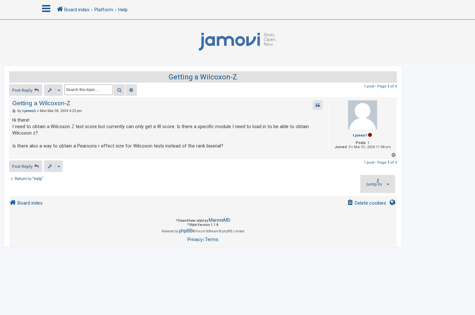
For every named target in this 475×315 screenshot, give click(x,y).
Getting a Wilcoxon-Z (203, 77)
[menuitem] (366, 203)
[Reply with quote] (317, 105)
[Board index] (237, 42)
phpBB (186, 231)
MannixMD (219, 220)
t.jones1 (360, 135)
